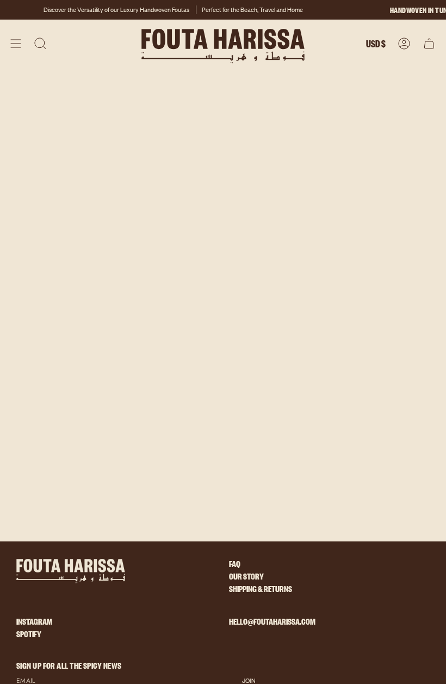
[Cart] (429, 43)
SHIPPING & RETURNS (260, 591)
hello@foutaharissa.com (272, 621)
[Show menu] (16, 43)
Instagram (34, 624)
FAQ (234, 566)
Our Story (246, 579)
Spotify (28, 636)
